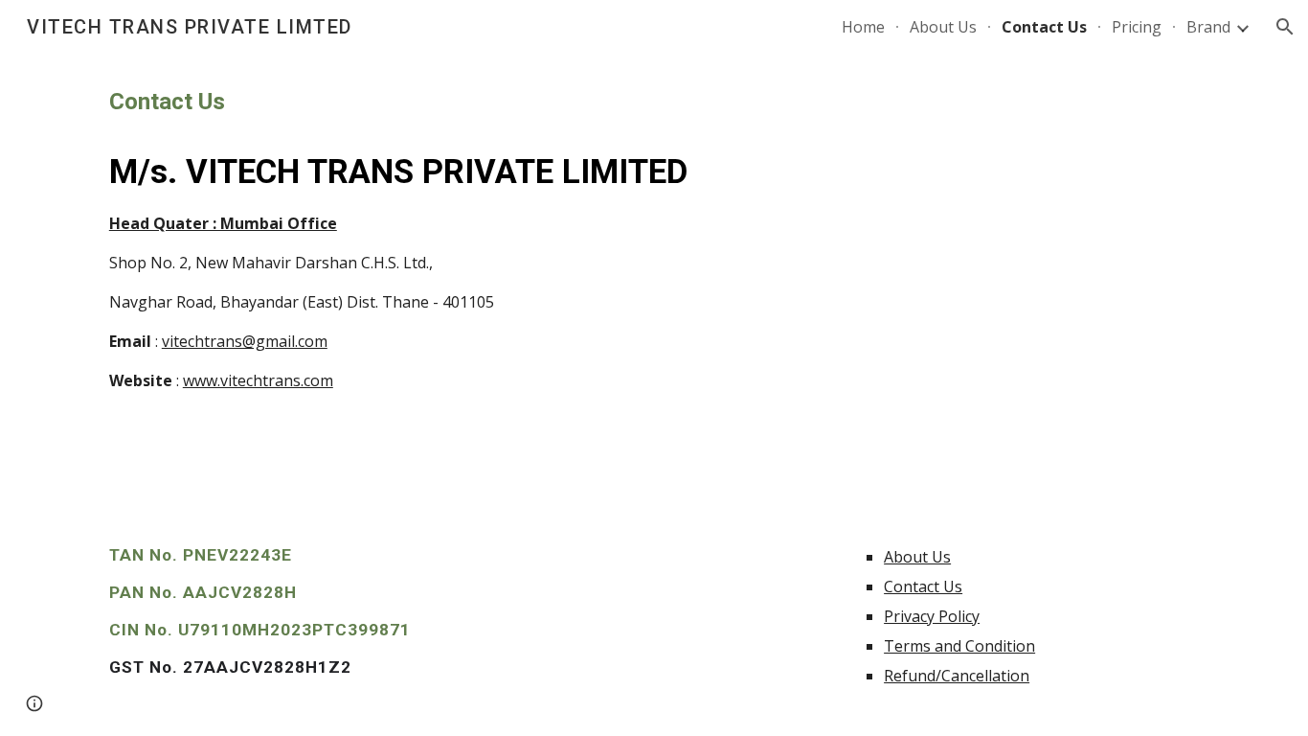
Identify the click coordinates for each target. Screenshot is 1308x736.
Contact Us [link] (1044, 26)
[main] (654, 239)
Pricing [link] (1136, 26)
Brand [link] (1208, 26)
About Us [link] (943, 26)
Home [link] (863, 26)
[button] (1285, 27)
